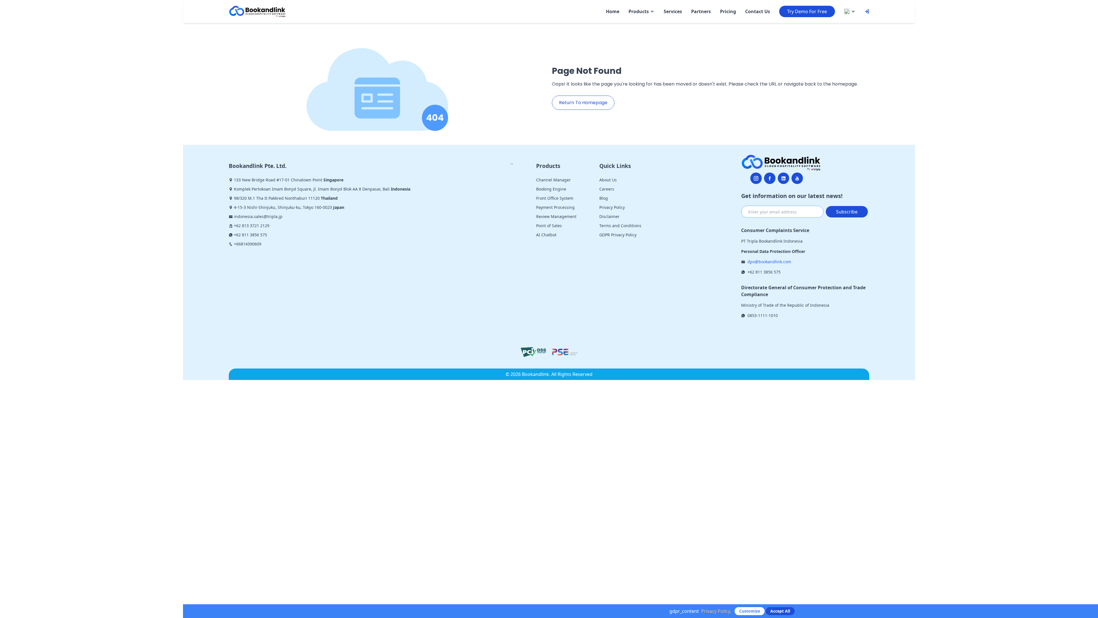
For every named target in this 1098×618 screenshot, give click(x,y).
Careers (606, 189)
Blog (603, 198)
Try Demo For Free (807, 11)
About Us (608, 180)
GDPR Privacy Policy (617, 234)
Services (673, 11)
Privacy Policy (612, 207)
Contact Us (757, 11)
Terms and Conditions (620, 225)
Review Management (556, 216)
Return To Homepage (583, 102)
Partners (701, 11)
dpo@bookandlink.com (769, 261)
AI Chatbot (546, 234)
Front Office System (554, 198)
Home (612, 11)
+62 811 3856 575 (764, 272)
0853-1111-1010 (762, 315)
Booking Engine (551, 189)
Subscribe (847, 212)
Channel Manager (553, 180)
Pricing (728, 11)
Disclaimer (609, 216)
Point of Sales (549, 225)
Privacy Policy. (716, 611)
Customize (749, 611)
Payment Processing (555, 207)
